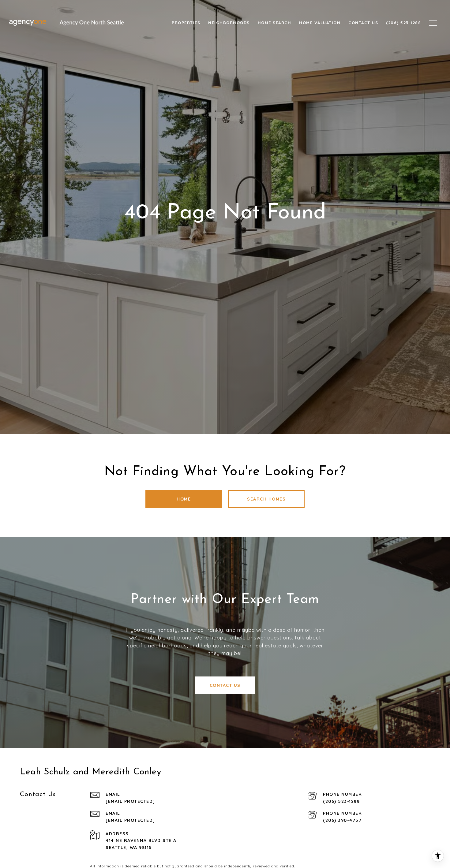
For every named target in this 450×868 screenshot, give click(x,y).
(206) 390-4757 (342, 820)
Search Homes (266, 499)
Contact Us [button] (225, 685)
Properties (186, 22)
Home (184, 499)
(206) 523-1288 (341, 801)
